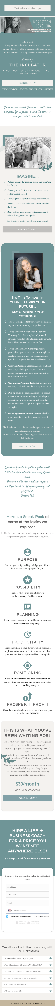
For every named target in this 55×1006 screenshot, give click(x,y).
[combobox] (9, 911)
